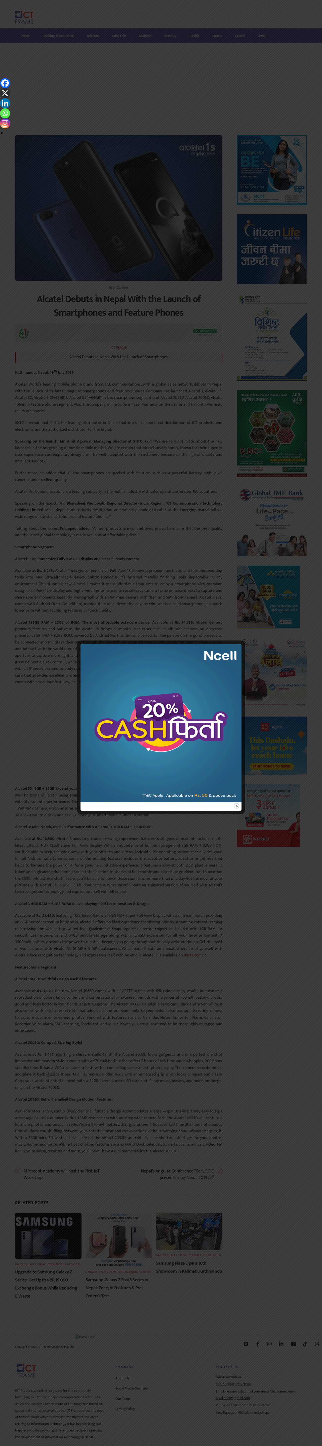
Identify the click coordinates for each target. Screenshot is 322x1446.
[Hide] (2, 133)
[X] (5, 93)
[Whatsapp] (5, 113)
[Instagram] (5, 123)
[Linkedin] (5, 103)
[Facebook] (5, 83)
